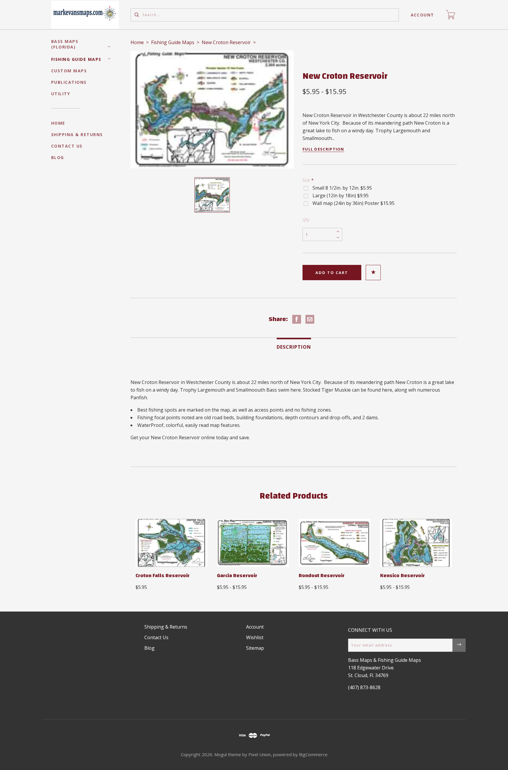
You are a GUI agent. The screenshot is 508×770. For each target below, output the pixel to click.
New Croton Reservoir (226, 42)
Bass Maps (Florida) (64, 44)
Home (58, 123)
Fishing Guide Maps (76, 59)
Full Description (323, 149)
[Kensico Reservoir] (416, 543)
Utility (60, 93)
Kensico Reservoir (402, 575)
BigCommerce (313, 754)
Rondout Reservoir (322, 575)
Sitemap (255, 648)
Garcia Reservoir (237, 575)
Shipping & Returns (77, 134)
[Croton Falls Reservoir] (171, 543)
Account (423, 15)
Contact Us (67, 146)
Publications (69, 82)
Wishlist (254, 637)
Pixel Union (259, 754)
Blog (57, 157)
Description (294, 347)
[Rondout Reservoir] (334, 543)
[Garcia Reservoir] (253, 543)
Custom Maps (69, 71)
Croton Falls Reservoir (163, 575)
